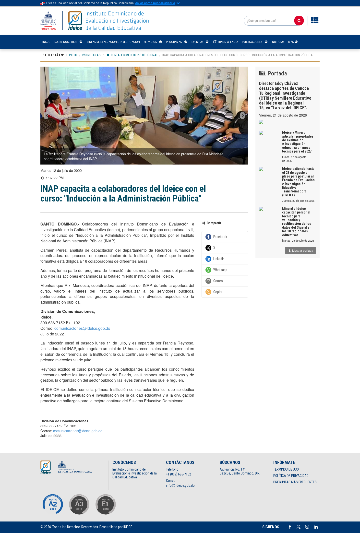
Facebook (290, 527)
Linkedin (316, 527)
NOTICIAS (278, 42)
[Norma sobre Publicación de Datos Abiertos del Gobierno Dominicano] (79, 504)
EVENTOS (197, 42)
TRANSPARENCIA (227, 42)
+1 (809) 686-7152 (178, 474)
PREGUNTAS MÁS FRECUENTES (295, 482)
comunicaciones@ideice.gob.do (82, 328)
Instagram (307, 527)
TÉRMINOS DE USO (286, 469)
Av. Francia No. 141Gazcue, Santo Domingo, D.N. (240, 471)
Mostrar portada (302, 250)
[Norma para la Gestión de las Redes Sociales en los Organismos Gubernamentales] (105, 504)
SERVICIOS (150, 42)
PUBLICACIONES (252, 42)
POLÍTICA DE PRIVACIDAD (291, 476)
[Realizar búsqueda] (299, 20)
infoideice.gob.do (180, 485)
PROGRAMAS (174, 42)
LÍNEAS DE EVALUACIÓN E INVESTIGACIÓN (113, 42)
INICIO (46, 42)
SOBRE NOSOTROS (65, 42)
